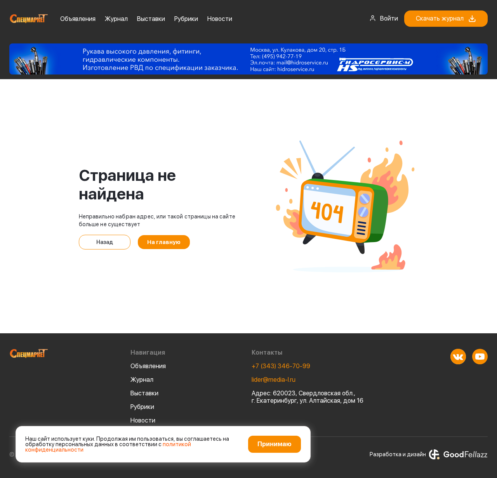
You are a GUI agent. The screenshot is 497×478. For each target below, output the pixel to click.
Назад (104, 242)
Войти (389, 18)
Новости (219, 19)
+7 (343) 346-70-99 (281, 366)
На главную (164, 242)
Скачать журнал (440, 18)
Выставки (151, 19)
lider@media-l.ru (273, 379)
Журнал (116, 19)
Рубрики (186, 19)
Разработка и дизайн (398, 454)
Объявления (78, 19)
